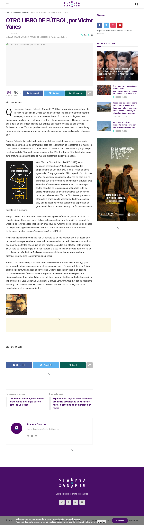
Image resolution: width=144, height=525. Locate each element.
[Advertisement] (58, 328)
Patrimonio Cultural (20, 13)
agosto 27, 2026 (120, 117)
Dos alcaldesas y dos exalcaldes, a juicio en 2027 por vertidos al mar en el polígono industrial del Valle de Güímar (117, 71)
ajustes (101, 522)
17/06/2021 (13, 34)
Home (8, 13)
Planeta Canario (36, 424)
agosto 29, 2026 (106, 77)
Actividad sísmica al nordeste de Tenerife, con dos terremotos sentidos (124, 124)
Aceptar (120, 521)
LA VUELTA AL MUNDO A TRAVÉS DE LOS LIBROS (49, 13)
